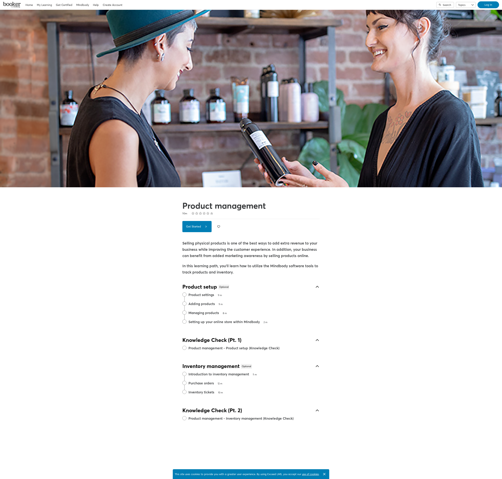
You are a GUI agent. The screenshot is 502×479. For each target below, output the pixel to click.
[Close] (324, 474)
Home (29, 5)
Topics (462, 4)
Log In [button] (488, 4)
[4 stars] (204, 213)
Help (96, 5)
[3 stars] (200, 213)
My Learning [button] (44, 4)
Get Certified (64, 5)
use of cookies (310, 474)
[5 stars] (208, 213)
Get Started (194, 226)
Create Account (112, 5)
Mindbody (82, 5)
